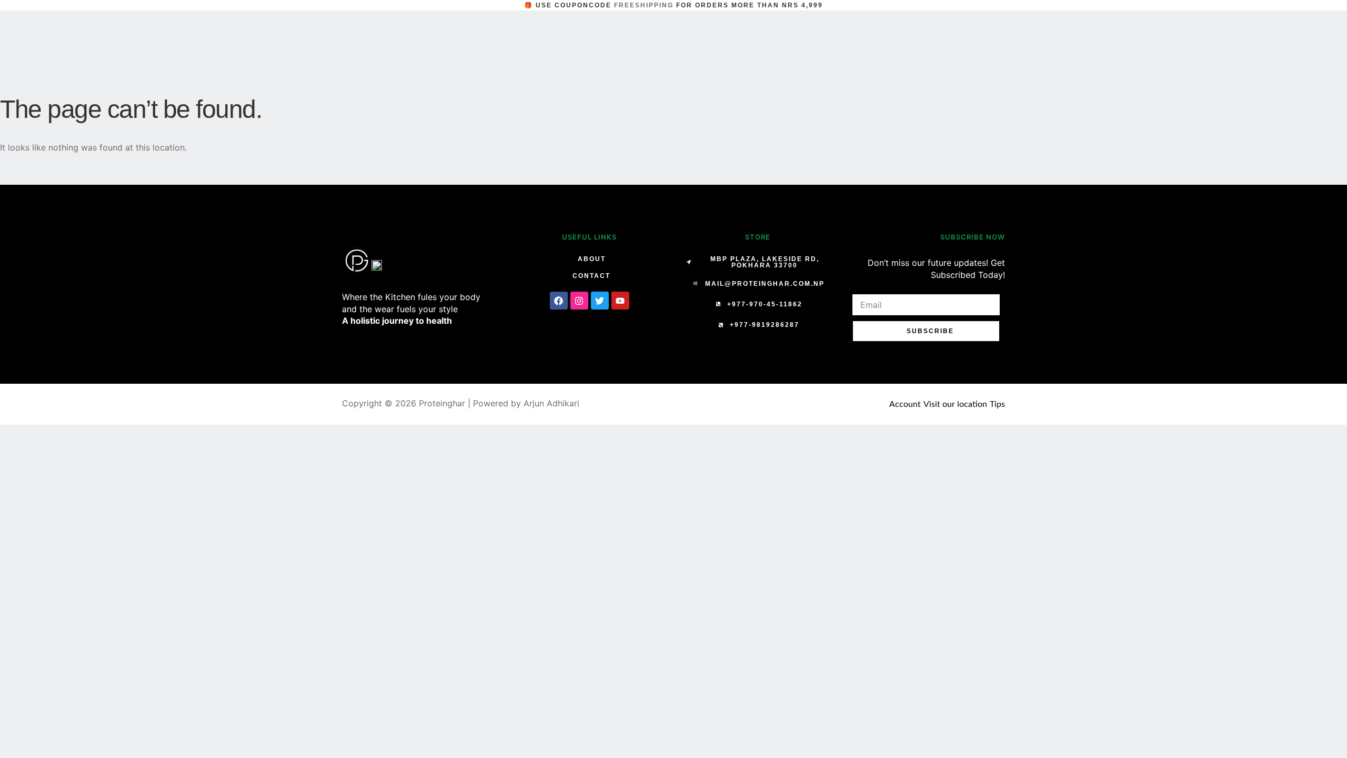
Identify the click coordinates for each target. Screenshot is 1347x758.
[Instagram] (579, 301)
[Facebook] (559, 301)
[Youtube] (620, 301)
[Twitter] (600, 301)
